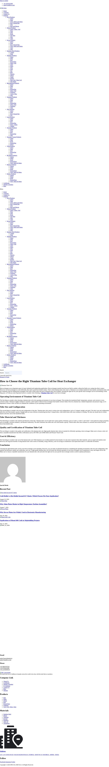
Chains (12, 52)
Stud (11, 69)
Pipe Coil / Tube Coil (16, 80)
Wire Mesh (13, 81)
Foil (11, 115)
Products (5, 15)
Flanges (12, 74)
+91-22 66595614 (5, 669)
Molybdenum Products (13, 83)
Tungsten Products (12, 127)
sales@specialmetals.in (6, 658)
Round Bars (13, 161)
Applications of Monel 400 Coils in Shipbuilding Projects (20, 520)
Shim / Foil (13, 63)
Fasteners (12, 92)
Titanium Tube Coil (46, 393)
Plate (11, 20)
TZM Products (11, 146)
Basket (12, 78)
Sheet (11, 18)
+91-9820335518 (4, 666)
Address (3, 751)
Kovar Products (11, 40)
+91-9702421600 (4, 668)
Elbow (12, 75)
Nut (11, 71)
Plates (11, 158)
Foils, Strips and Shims (16, 46)
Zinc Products (10, 109)
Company (6, 12)
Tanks (11, 77)
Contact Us (6, 14)
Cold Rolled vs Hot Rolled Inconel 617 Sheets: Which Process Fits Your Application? (29, 496)
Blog (4, 186)
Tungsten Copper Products (14, 137)
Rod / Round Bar (15, 23)
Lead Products (11, 117)
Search (2, 373)
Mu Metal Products (12, 155)
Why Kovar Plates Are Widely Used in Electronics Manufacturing (23, 512)
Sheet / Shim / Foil (15, 29)
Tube (11, 38)
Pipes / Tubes (13, 124)
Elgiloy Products (11, 174)
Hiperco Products (11, 164)
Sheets (12, 157)
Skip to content (4, 0)
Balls (11, 54)
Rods (11, 34)
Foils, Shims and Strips (16, 21)
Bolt (11, 72)
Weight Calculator (8, 184)
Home (5, 11)
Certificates (6, 183)
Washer (12, 126)
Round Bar (13, 61)
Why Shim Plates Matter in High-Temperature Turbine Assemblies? (23, 504)
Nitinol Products (11, 28)
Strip (11, 32)
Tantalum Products (12, 97)
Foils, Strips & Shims (16, 163)
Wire (11, 25)
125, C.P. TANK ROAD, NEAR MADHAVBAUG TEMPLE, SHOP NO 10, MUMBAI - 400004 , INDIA (29, 754)
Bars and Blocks (14, 26)
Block (11, 144)
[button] (54, 189)
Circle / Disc (13, 94)
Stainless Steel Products (13, 51)
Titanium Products (12, 55)
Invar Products (11, 17)
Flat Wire (12, 35)
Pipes (11, 66)
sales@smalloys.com (5, 660)
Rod (11, 60)
